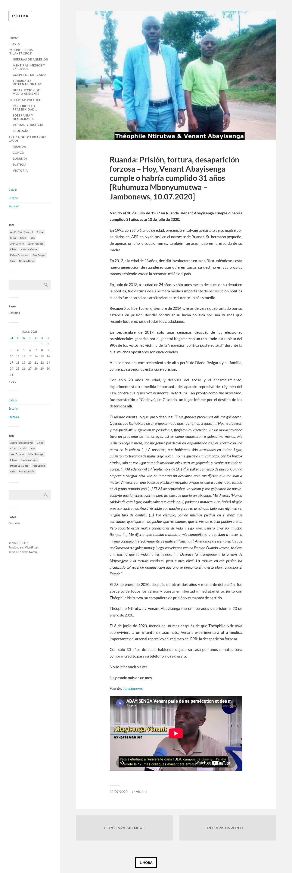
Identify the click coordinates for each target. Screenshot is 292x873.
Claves (14, 44)
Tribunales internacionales (27, 82)
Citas (13, 237)
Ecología (20, 131)
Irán (33, 237)
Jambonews (133, 688)
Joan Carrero (17, 243)
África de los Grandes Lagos (28, 139)
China (40, 232)
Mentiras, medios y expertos (29, 67)
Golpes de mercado (29, 75)
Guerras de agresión (30, 59)
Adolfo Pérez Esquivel (21, 232)
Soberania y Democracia (23, 117)
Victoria (20, 170)
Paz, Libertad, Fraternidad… (25, 107)
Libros (13, 249)
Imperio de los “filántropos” (21, 51)
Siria (12, 261)
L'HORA (20, 16)
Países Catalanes (19, 255)
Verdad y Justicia (28, 125)
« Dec (12, 381)
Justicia (20, 164)
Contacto (14, 312)
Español (13, 198)
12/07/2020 (119, 791)
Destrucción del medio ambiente (27, 91)
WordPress (32, 547)
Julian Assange (35, 243)
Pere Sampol (39, 255)
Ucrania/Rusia (26, 261)
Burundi (20, 158)
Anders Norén (28, 552)
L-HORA (146, 862)
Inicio (14, 38)
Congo (18, 152)
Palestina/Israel (29, 249)
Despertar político (25, 100)
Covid (23, 237)
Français (14, 206)
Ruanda (19, 146)
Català (13, 189)
